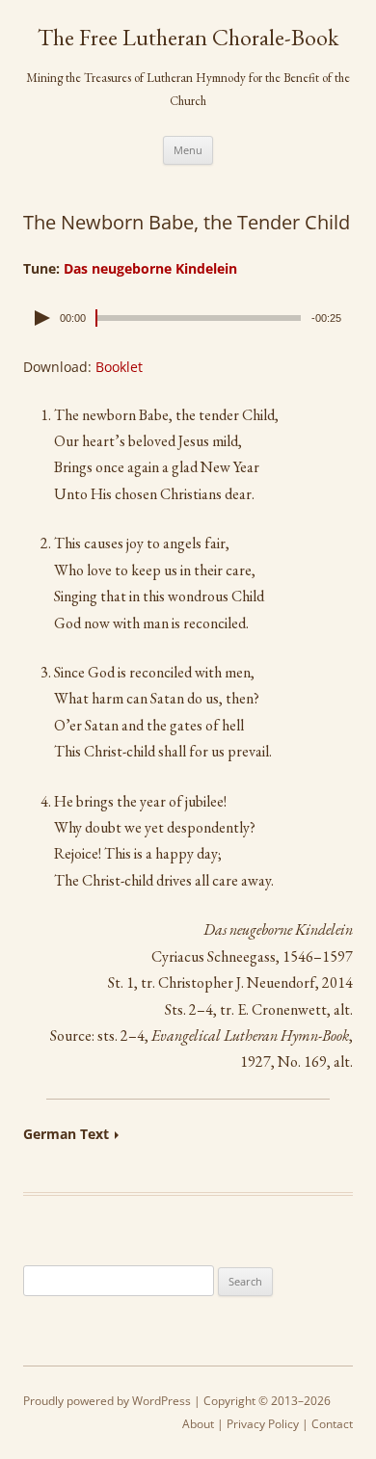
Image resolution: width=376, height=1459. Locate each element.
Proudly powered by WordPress (107, 1401)
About (198, 1424)
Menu (188, 150)
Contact (332, 1424)
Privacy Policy (263, 1424)
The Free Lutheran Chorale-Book (188, 37)
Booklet (119, 367)
